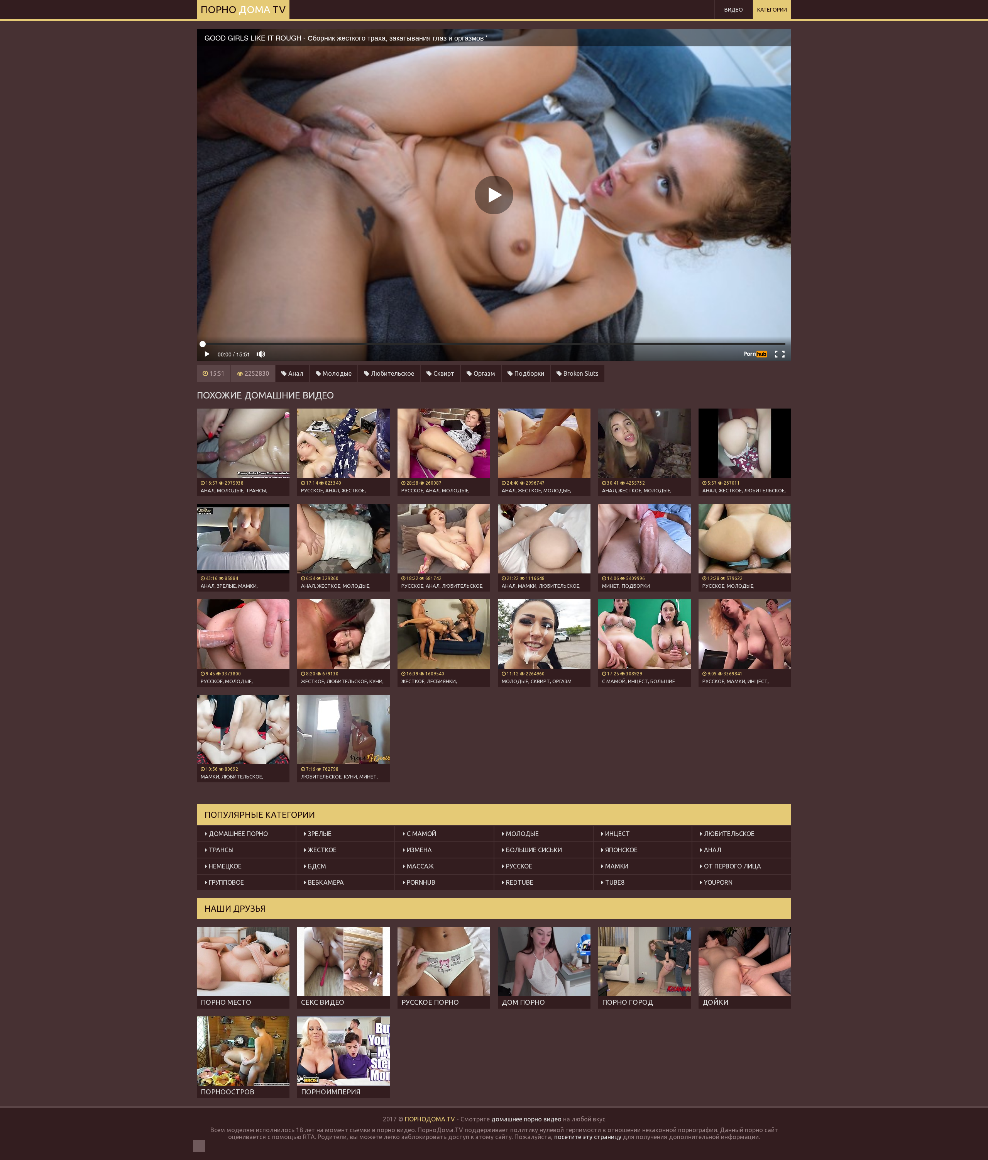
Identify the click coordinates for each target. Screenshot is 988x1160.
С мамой (420, 833)
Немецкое (224, 866)
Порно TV (243, 9)
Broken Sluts (580, 373)
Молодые (336, 373)
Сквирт (443, 373)
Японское (621, 849)
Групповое (225, 882)
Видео (733, 10)
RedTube (518, 882)
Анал (295, 373)
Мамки (616, 866)
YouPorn (717, 882)
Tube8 (614, 882)
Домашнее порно (237, 833)
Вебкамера (325, 882)
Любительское (391, 373)
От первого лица (731, 866)
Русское (518, 866)
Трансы (220, 849)
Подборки (528, 373)
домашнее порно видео (526, 1119)
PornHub (420, 882)
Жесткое (321, 849)
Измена (418, 849)
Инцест (617, 833)
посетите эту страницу (587, 1136)
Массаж (419, 866)
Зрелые (319, 833)
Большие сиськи (533, 849)
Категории (772, 10)
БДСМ (316, 866)
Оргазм (483, 373)
